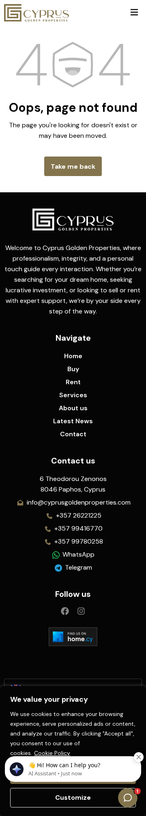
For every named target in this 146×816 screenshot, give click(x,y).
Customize (73, 797)
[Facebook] (65, 611)
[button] (134, 13)
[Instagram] (81, 611)
